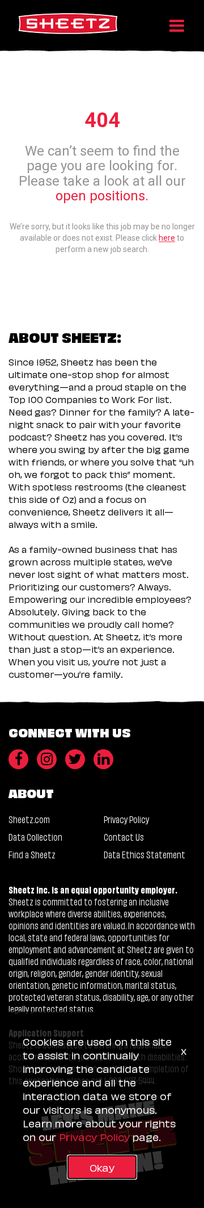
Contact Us (124, 836)
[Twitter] (75, 759)
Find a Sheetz (32, 854)
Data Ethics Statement (144, 854)
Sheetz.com (29, 818)
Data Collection (35, 836)
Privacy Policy (126, 818)
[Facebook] (18, 759)
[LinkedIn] (103, 759)
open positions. (102, 196)
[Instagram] (47, 759)
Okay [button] (102, 1167)
